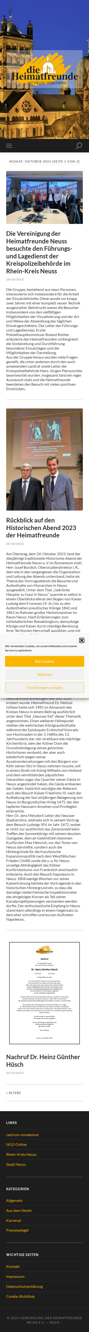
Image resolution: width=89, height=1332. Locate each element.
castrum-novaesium (22, 1134)
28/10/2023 (15, 279)
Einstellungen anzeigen (45, 687)
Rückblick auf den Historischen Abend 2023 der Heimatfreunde (41, 527)
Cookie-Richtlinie (20, 1296)
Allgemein (14, 1200)
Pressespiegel (17, 1230)
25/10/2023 (15, 1073)
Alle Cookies (44, 661)
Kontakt (13, 1266)
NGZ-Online (16, 1144)
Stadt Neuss (16, 1164)
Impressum (15, 1276)
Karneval (13, 1220)
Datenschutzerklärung (24, 1286)
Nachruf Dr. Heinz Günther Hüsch (43, 1060)
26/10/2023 (15, 543)
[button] (81, 640)
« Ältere (13, 1093)
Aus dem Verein (19, 1210)
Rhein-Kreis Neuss (21, 1154)
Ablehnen (44, 674)
